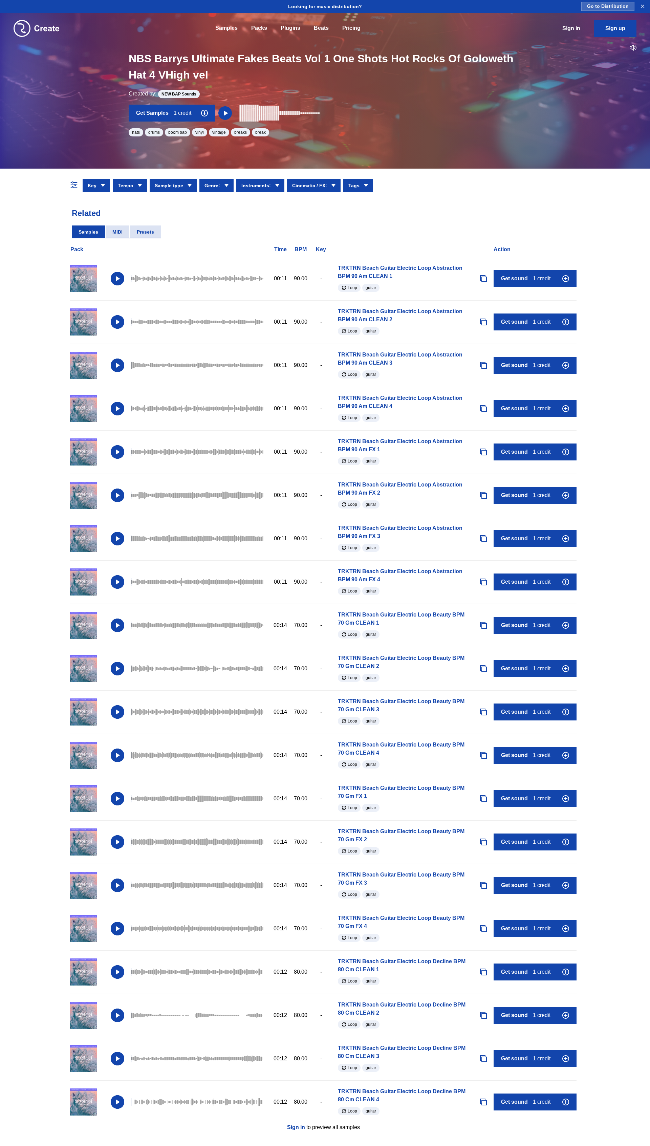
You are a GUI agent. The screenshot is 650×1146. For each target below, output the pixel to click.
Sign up (615, 28)
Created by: (162, 93)
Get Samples (163, 113)
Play (117, 278)
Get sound (525, 278)
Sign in (296, 1127)
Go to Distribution (608, 6)
